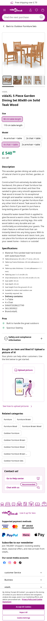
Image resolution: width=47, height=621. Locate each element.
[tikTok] (20, 562)
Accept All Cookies (23, 607)
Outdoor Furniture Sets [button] (13, 461)
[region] (23, 604)
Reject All (23, 612)
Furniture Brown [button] (24, 419)
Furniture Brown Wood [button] (31, 426)
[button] (23, 572)
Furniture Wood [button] (10, 426)
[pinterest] (15, 562)
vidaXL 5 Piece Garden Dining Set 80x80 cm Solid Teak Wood (21, 100)
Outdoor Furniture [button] (11, 433)
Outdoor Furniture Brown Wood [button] (17, 454)
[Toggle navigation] (5, 10)
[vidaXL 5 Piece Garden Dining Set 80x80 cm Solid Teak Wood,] (23, 54)
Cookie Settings (23, 618)
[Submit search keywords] (41, 17)
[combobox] (23, 17)
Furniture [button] (8, 419)
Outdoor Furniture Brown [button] (14, 440)
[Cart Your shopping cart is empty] (43, 10)
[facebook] (4, 562)
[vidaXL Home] (16, 10)
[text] (9, 153)
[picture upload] (23, 387)
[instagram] (9, 562)
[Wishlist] (36, 10)
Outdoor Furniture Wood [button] (14, 447)
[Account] (30, 10)
